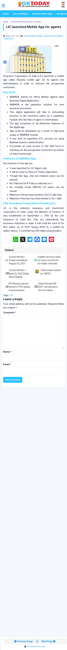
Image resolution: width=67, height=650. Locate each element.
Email (7, 364)
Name (7, 351)
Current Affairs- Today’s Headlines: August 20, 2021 (18, 260)
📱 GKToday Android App (35, 646)
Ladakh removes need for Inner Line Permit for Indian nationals (49, 260)
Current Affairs (20, 14)
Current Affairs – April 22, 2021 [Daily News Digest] (19, 273)
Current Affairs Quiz (42, 14)
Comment (9, 312)
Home (6, 14)
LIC (11, 295)
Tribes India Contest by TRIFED (50, 272)
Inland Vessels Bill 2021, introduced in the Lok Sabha (48, 287)
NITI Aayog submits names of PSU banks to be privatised (19, 287)
